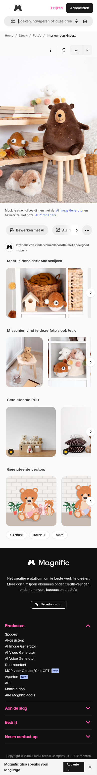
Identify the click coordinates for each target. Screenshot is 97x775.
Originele (33, 66)
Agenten (16, 676)
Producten (14, 625)
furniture (16, 535)
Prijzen (57, 8)
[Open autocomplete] (11, 21)
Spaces (11, 634)
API (7, 683)
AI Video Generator (20, 652)
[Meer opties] (50, 50)
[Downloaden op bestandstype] (87, 50)
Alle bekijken (51, 261)
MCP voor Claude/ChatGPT (31, 670)
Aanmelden (79, 8)
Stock (23, 36)
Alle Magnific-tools (20, 695)
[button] (48, 605)
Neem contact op (21, 736)
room (59, 535)
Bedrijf (11, 722)
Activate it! (73, 767)
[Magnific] (48, 564)
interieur (39, 535)
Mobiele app (15, 689)
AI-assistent (14, 640)
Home (9, 36)
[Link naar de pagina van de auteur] (9, 248)
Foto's (37, 36)
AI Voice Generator (20, 658)
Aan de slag (16, 708)
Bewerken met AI (30, 230)
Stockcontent (15, 665)
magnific (22, 250)
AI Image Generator (70, 211)
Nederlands (49, 604)
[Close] (90, 767)
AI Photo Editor (45, 215)
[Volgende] (76, 230)
